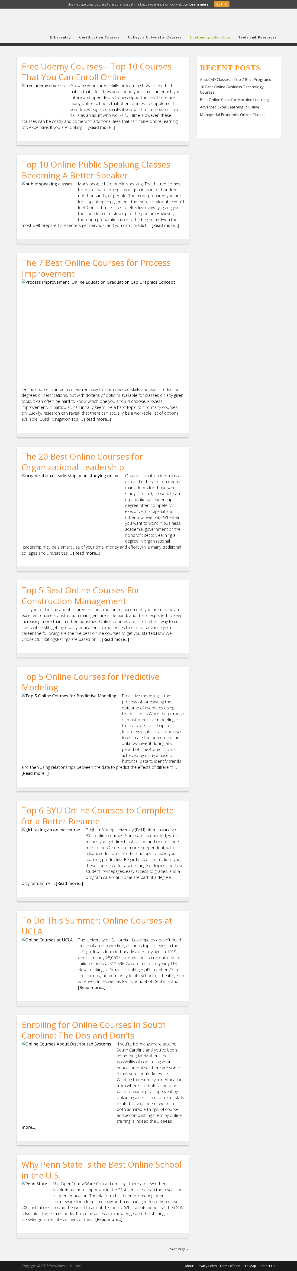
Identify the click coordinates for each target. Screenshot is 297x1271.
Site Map (249, 1266)
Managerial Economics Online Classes (232, 114)
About (189, 1266)
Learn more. (199, 4)
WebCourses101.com (58, 21)
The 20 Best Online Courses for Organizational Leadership (82, 462)
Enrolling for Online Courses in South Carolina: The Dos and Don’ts (94, 1030)
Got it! (222, 4)
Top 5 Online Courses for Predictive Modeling (90, 682)
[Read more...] (101, 127)
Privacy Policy (207, 1266)
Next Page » (179, 1249)
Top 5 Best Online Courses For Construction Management (81, 596)
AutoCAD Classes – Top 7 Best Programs (235, 79)
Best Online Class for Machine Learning (234, 99)
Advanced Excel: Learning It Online (229, 107)
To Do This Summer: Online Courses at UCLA (97, 926)
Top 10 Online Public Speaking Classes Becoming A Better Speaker (96, 170)
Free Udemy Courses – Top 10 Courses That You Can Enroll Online (97, 72)
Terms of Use (230, 1266)
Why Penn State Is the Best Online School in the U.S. (101, 1170)
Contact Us (266, 1266)
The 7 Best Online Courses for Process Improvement (96, 268)
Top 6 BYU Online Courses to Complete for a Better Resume (98, 816)
